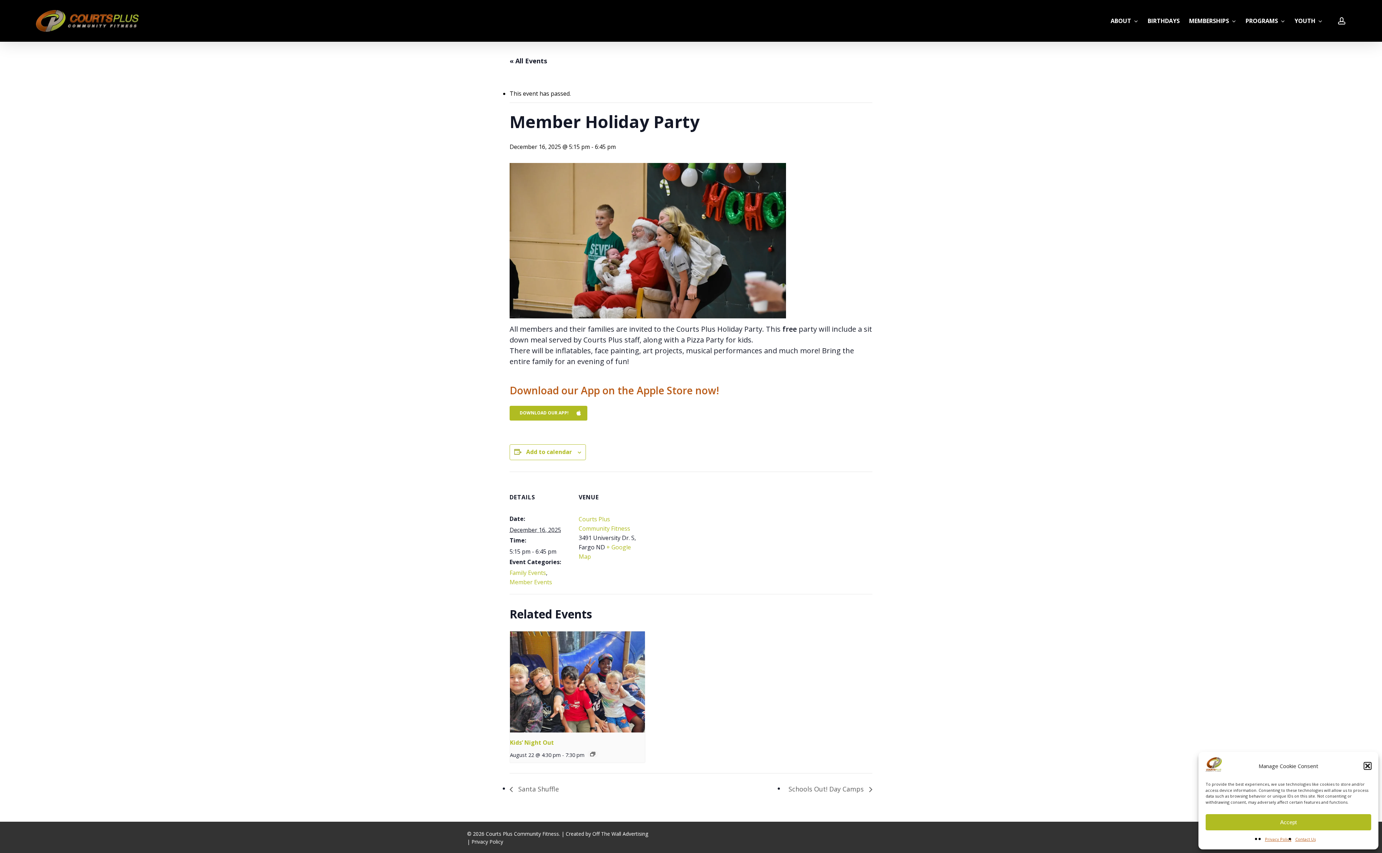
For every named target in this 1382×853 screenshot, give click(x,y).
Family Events (528, 573)
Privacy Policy (1278, 839)
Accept (1288, 822)
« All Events (528, 60)
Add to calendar (549, 452)
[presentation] (577, 681)
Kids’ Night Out (532, 743)
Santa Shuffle (537, 789)
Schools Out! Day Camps (827, 789)
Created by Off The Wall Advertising (607, 833)
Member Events (531, 582)
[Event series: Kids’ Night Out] (592, 754)
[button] (1367, 766)
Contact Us (1305, 839)
